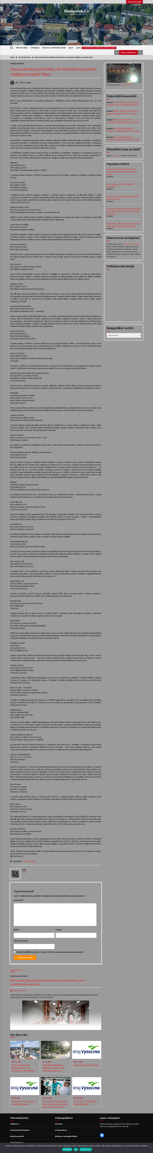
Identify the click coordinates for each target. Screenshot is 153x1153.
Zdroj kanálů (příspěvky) (19, 1130)
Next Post (15, 970)
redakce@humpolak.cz (131, 244)
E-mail (58, 930)
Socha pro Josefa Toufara (85, 1065)
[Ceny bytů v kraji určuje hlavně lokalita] (86, 1086)
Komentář (19, 900)
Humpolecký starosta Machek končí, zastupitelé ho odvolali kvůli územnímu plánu (122, 171)
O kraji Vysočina (17, 63)
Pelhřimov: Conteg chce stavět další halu (23, 1102)
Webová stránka (21, 941)
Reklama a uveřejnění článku (66, 1136)
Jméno (16, 930)
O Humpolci (34, 48)
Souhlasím (67, 1149)
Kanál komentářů (17, 1136)
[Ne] (150, 1148)
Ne (76, 1149)
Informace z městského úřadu (54, 48)
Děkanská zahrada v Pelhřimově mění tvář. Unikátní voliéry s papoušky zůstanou (53, 1068)
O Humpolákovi (61, 1130)
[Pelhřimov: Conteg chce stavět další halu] (24, 1086)
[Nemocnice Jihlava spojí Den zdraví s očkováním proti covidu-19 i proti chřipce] (55, 1086)
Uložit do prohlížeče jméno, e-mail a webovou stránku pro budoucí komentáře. (50, 952)
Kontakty (59, 1124)
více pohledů (126, 85)
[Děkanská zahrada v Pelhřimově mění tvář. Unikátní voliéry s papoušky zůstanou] (55, 1050)
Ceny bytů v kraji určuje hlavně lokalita (85, 1102)
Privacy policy (85, 1149)
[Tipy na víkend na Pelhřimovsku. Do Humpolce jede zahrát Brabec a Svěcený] (24, 1050)
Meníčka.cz (116, 155)
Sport (71, 48)
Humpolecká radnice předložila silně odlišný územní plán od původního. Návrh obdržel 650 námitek (124, 211)
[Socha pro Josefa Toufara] (86, 1050)
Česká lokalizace (16, 1142)
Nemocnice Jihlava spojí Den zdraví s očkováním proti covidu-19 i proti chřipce (54, 1104)
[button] (116, 52)
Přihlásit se (14, 1124)
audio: (95, 48)
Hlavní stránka (22, 48)
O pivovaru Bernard (18, 976)
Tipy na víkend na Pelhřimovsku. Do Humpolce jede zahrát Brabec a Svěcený (22, 1068)
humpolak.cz (76, 11)
